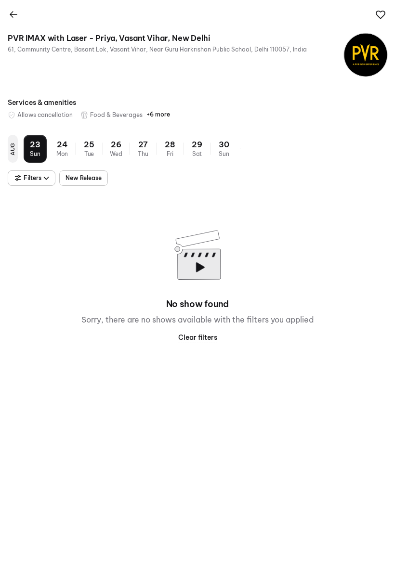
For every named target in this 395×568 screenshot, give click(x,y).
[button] (380, 15)
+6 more (158, 114)
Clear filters (197, 337)
